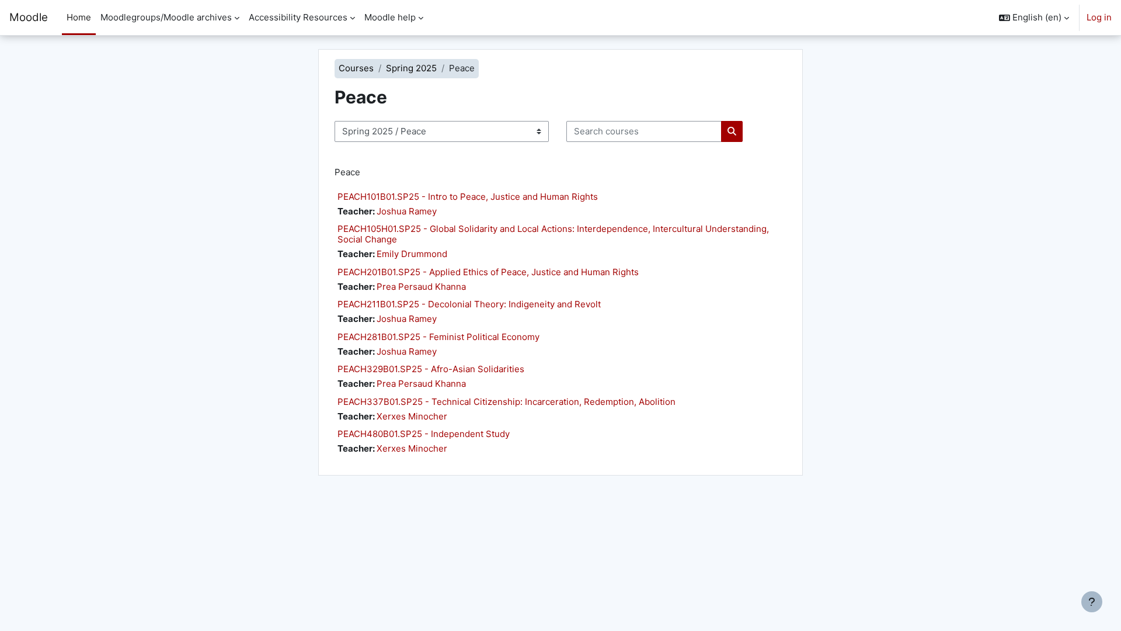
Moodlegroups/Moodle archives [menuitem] (166, 17)
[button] (1034, 17)
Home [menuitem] (79, 17)
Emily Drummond (412, 253)
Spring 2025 (411, 68)
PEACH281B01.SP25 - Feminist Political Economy (438, 336)
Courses (356, 68)
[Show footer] (1091, 601)
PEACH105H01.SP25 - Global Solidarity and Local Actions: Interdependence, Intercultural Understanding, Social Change (553, 234)
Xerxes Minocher (412, 416)
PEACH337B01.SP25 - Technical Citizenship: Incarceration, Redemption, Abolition (506, 401)
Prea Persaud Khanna (421, 286)
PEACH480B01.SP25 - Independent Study (423, 433)
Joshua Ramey (407, 211)
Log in (1099, 17)
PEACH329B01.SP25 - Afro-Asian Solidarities (430, 369)
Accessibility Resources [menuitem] (298, 17)
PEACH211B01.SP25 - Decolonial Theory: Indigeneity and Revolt (469, 304)
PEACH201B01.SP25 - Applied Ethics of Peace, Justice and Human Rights (488, 272)
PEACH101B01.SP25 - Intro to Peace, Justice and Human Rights (467, 196)
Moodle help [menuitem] (390, 17)
